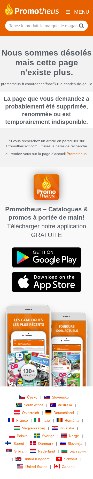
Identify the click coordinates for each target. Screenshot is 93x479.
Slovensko (60, 397)
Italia (46, 420)
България (77, 451)
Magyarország (33, 428)
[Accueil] (32, 9)
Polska (22, 436)
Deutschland (63, 413)
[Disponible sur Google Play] (46, 257)
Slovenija (75, 443)
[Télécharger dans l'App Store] (46, 282)
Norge (74, 436)
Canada (68, 467)
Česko (32, 397)
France (22, 420)
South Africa (33, 405)
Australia (65, 405)
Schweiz (71, 459)
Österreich (30, 413)
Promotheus (77, 154)
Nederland (46, 451)
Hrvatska (67, 428)
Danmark (45, 443)
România (72, 420)
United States (36, 467)
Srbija (19, 451)
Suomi (18, 443)
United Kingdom (37, 459)
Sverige (48, 436)
